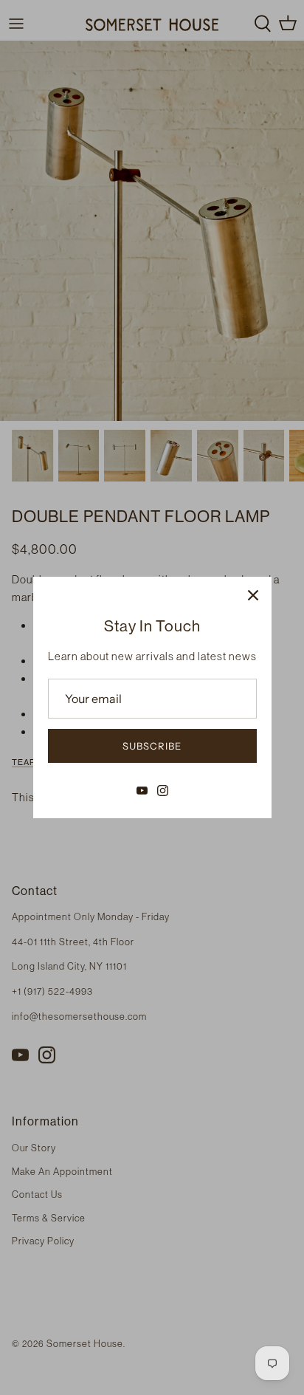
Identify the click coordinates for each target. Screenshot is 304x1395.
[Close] (253, 595)
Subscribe (152, 746)
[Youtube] (142, 790)
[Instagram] (162, 790)
